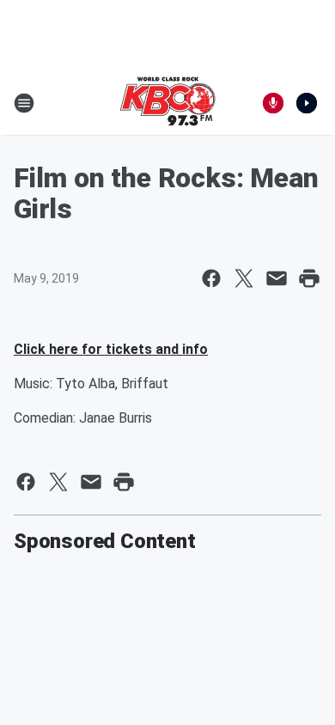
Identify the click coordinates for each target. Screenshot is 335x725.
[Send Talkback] (273, 103)
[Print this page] (309, 278)
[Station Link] (167, 103)
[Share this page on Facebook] (211, 278)
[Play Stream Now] (306, 103)
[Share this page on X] (244, 278)
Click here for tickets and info (111, 349)
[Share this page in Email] (277, 278)
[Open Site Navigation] (24, 103)
